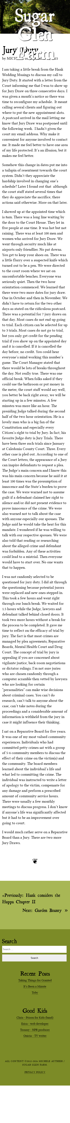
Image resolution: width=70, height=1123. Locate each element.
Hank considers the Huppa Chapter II (31, 898)
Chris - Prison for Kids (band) (35, 1017)
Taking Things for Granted (35, 980)
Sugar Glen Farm (35, 11)
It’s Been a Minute (35, 986)
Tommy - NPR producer (35, 1030)
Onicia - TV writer (35, 1035)
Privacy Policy (35, 1072)
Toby (35, 992)
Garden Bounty (42, 910)
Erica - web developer (34, 1023)
